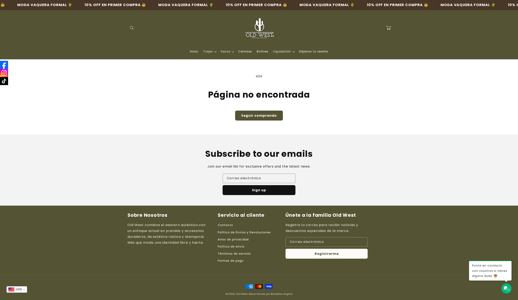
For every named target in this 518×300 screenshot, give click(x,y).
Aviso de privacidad (233, 239)
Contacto (225, 225)
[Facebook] (4, 65)
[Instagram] (4, 73)
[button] (131, 27)
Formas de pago (230, 261)
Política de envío (231, 246)
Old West (242, 294)
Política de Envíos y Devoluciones (244, 232)
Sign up (259, 190)
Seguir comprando (259, 115)
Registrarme (327, 253)
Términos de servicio (234, 254)
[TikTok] (4, 81)
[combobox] (16, 289)
